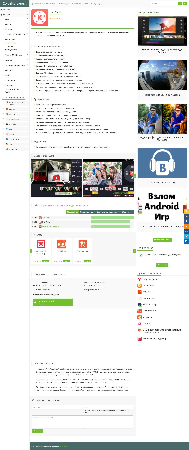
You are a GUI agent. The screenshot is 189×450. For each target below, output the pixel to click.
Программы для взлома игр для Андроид (162, 226)
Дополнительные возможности (108, 212)
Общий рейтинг (127, 212)
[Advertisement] (82, 333)
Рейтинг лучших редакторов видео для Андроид (162, 50)
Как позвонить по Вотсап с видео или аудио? (163, 254)
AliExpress (148, 291)
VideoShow (82, 251)
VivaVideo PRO (150, 310)
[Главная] (14, 3)
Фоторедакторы (11, 49)
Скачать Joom (150, 297)
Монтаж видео (10, 43)
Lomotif (147, 323)
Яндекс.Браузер (151, 278)
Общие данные (72, 212)
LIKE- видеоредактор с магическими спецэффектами (162, 331)
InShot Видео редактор (50, 226)
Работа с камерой (12, 89)
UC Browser (149, 285)
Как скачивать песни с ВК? (162, 182)
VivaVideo (46, 217)
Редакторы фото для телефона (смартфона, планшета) (162, 138)
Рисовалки (9, 46)
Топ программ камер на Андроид (162, 94)
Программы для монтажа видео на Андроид (64, 205)
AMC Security (149, 304)
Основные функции (87, 212)
